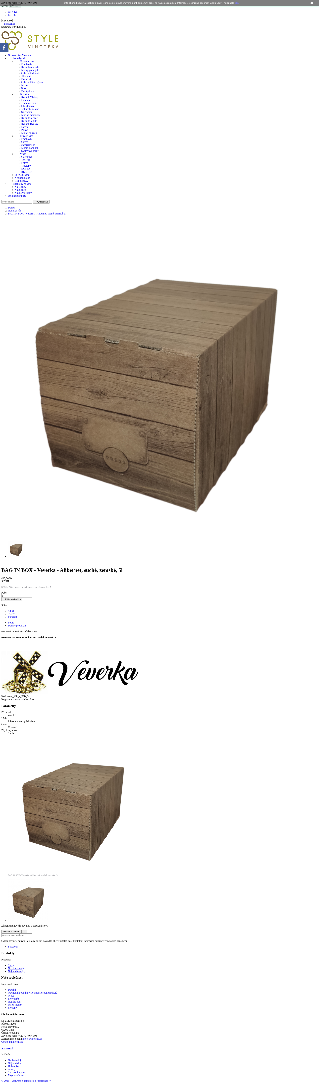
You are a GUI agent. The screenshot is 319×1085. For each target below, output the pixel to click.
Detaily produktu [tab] (17, 625)
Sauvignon (27, 112)
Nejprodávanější (16, 971)
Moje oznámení (16, 1075)
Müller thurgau (29, 133)
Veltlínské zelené (30, 109)
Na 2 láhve (20, 189)
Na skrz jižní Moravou (20, 55)
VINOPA (26, 165)
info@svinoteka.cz (32, 1038)
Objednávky (14, 1063)
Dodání (12, 989)
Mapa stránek (15, 1004)
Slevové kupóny (16, 1072)
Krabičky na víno (20, 183)
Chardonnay (27, 106)
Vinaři (20, 153)
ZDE (237, 2)
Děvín (24, 127)
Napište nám (14, 1001)
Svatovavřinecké (30, 150)
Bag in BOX (21, 180)
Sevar (24, 88)
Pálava (24, 130)
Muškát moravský (30, 115)
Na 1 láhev (20, 186)
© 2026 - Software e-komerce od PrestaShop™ (26, 1080)
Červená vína (24, 61)
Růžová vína (24, 136)
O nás (11, 995)
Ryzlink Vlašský (30, 97)
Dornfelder (27, 79)
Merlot (24, 85)
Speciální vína (22, 174)
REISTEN (26, 171)
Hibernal (25, 100)
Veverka (25, 159)
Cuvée (24, 141)
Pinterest (12, 616)
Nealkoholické (22, 177)
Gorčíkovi (26, 156)
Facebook (13, 946)
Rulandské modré (30, 67)
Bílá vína (22, 94)
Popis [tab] (11, 622)
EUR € (11, 14)
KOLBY (26, 168)
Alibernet (26, 76)
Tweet (11, 613)
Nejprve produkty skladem (15, 699)
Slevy (11, 965)
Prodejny (12, 1007)
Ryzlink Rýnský (29, 124)
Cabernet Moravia (30, 73)
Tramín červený (29, 103)
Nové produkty (16, 968)
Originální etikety (17, 195)
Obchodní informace (12, 1041)
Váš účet (7, 1048)
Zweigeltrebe (28, 91)
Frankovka (27, 64)
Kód (4, 696)
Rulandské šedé (29, 118)
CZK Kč (12, 11)
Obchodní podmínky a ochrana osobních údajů (32, 992)
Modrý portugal (29, 70)
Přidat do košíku (12, 599)
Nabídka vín (17, 58)
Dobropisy (13, 1066)
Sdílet (11, 611)
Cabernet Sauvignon (32, 82)
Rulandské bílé (29, 121)
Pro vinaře (13, 998)
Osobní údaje (15, 1060)
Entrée (24, 162)
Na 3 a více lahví (23, 192)
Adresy (12, 1069)
